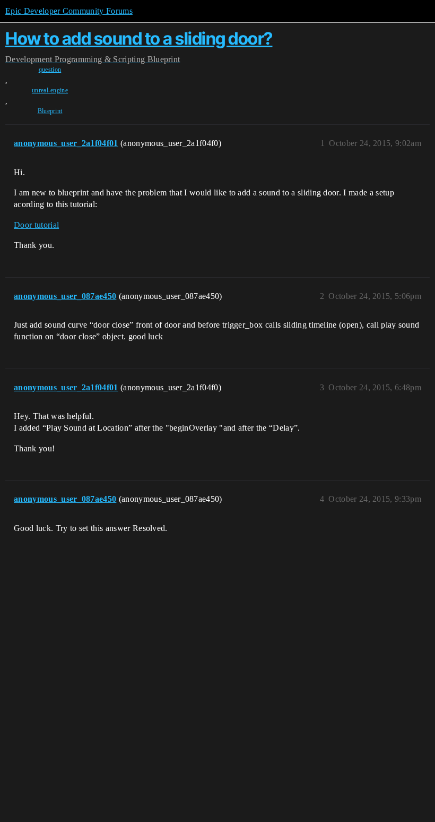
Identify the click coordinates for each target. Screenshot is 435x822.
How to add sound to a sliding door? (139, 38)
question (50, 69)
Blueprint (50, 111)
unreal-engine (50, 90)
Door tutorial (36, 224)
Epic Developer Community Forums (69, 10)
